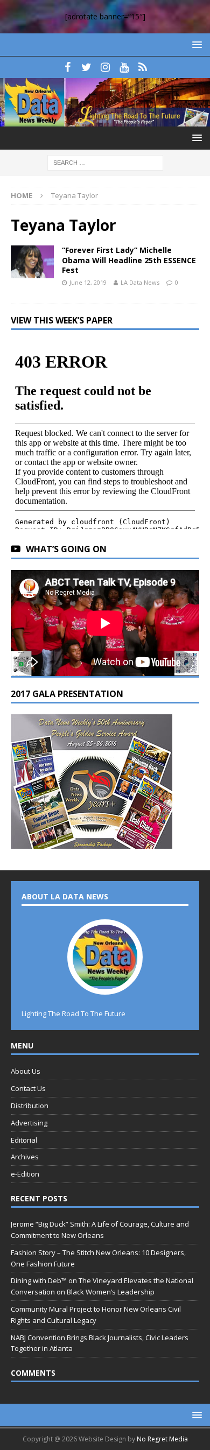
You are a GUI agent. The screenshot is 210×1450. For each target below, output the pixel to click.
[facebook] (67, 67)
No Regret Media (162, 1439)
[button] (195, 44)
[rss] (143, 67)
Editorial (24, 1140)
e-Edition (25, 1174)
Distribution (29, 1105)
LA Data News (140, 282)
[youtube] (124, 67)
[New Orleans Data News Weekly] (105, 120)
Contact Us (28, 1088)
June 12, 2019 (88, 282)
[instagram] (105, 67)
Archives (25, 1157)
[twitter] (86, 67)
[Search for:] (105, 162)
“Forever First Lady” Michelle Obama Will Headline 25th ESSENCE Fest (129, 259)
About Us (25, 1071)
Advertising (29, 1123)
